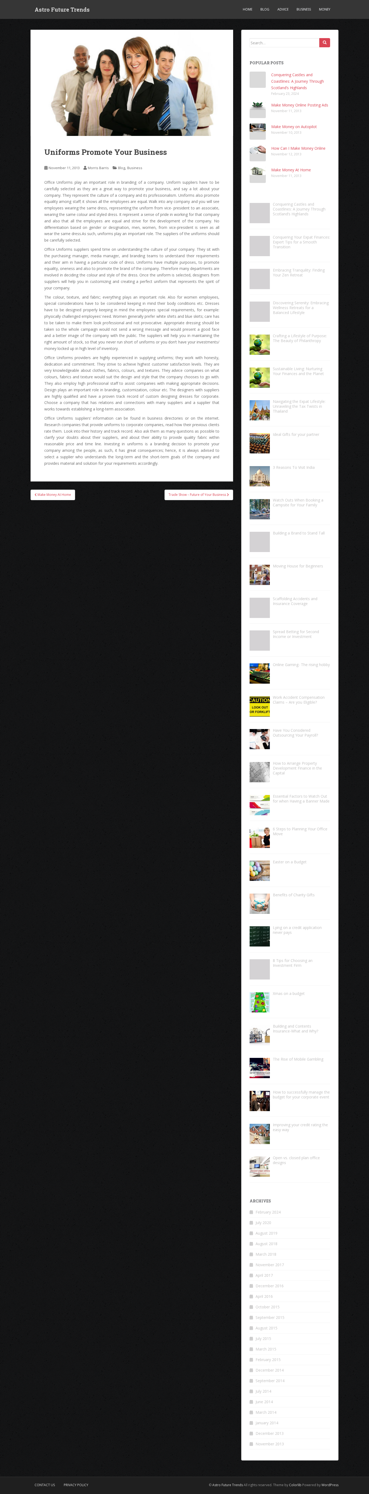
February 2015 (268, 1359)
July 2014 (263, 1391)
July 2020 (263, 1222)
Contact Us (45, 1485)
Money (324, 9)
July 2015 (263, 1338)
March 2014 (266, 1412)
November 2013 (270, 1443)
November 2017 (270, 1264)
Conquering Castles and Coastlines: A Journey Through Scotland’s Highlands (297, 81)
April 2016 (264, 1296)
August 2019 (266, 1233)
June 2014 (264, 1401)
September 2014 (270, 1380)
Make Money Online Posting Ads (299, 105)
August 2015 (266, 1328)
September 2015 (270, 1317)
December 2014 (270, 1370)
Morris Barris (98, 167)
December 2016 (270, 1285)
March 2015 (266, 1349)
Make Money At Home (291, 169)
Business (304, 9)
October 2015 (268, 1306)
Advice (283, 9)
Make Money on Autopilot (294, 126)
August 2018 (266, 1243)
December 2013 (270, 1433)
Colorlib (295, 1485)
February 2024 (268, 1212)
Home (247, 9)
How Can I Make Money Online (298, 148)
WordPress (329, 1485)
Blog (264, 9)
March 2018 (266, 1254)
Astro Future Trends (62, 9)
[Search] (324, 42)
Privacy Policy (76, 1485)
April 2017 (264, 1275)
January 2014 (267, 1422)
